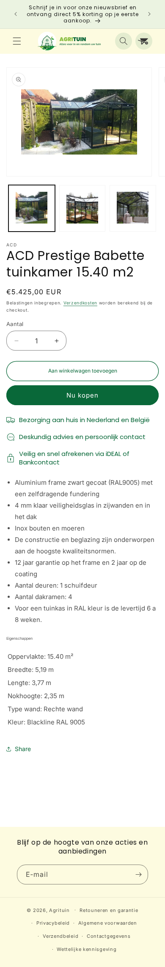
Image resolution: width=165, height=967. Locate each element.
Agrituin (59, 910)
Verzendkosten (80, 302)
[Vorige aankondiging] (15, 14)
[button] (17, 41)
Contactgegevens (109, 936)
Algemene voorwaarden (107, 923)
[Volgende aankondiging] (149, 14)
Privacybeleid (53, 923)
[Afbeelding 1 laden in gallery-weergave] (31, 208)
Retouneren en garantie (109, 910)
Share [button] (23, 748)
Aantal (14, 323)
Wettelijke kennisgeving (86, 949)
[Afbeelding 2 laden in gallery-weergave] (82, 208)
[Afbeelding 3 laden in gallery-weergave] (133, 208)
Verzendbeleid (60, 936)
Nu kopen (82, 395)
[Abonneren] (138, 874)
